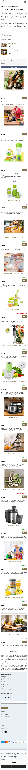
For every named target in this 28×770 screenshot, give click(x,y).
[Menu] (25, 1)
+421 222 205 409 (6, 716)
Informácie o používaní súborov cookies (8, 685)
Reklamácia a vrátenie (5, 683)
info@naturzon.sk (6, 714)
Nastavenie (13, 762)
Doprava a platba (4, 681)
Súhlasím (13, 767)
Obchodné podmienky (5, 678)
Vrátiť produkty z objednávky (6, 690)
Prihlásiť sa (4, 707)
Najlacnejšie (10, 60)
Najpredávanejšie (22, 60)
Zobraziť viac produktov (13, 57)
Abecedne (3, 63)
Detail (24, 98)
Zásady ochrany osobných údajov (7, 680)
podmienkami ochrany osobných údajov (19, 705)
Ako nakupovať (4, 676)
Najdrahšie (16, 60)
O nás (2, 688)
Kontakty (2, 686)
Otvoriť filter (14, 67)
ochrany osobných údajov (11, 758)
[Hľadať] (18, 1)
